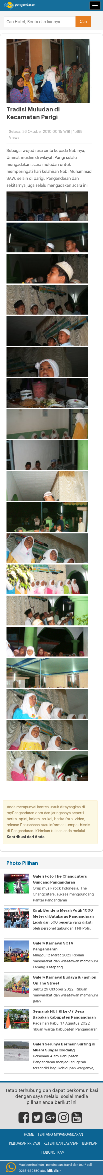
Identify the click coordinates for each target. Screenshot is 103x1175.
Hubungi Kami (54, 1152)
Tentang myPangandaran (60, 1134)
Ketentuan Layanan (61, 1143)
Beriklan (90, 1143)
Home (29, 1134)
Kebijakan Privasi (24, 1143)
